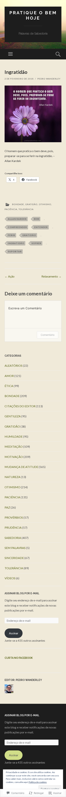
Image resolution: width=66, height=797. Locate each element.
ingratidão (16, 243)
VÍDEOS (10, 578)
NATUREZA (12, 477)
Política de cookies (38, 782)
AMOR (9, 375)
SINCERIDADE (14, 558)
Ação (9, 276)
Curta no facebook (19, 657)
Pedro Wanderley (48, 78)
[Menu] (10, 54)
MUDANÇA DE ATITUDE (21, 467)
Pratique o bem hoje (33, 15)
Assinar (13, 633)
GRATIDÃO (31, 204)
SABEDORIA (13, 537)
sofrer (36, 243)
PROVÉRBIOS (14, 517)
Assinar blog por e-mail (22, 593)
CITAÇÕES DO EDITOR (20, 406)
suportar (15, 251)
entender (41, 227)
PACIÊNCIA (11, 209)
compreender (17, 227)
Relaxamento (51, 276)
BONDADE (18, 204)
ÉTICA (9, 386)
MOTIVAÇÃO (14, 456)
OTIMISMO (45, 204)
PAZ (7, 507)
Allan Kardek (17, 219)
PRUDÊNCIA (13, 527)
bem (36, 219)
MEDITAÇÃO (14, 446)
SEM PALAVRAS (15, 547)
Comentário (47, 334)
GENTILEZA (13, 416)
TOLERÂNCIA (26, 209)
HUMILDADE (14, 436)
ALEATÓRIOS (13, 365)
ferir (11, 235)
